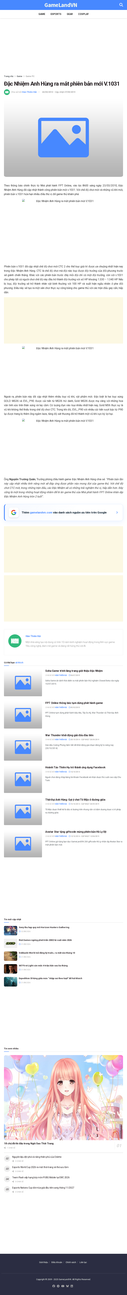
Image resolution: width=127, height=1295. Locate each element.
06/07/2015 (75, 675)
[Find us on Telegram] (58, 1286)
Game (42, 14)
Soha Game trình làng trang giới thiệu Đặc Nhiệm (74, 670)
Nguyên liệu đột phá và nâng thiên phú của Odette (37, 1157)
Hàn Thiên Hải (29, 92)
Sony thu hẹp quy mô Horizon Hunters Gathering (44, 927)
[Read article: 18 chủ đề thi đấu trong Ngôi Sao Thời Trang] (63, 1097)
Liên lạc (83, 1262)
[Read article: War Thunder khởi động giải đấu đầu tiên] (23, 747)
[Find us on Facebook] (53, 1286)
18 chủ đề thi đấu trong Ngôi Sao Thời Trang (29, 1143)
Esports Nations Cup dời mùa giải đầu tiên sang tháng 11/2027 (43, 1187)
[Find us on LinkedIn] (72, 1286)
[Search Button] (121, 5)
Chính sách (71, 1262)
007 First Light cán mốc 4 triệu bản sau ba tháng (43, 965)
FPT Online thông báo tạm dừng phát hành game (74, 703)
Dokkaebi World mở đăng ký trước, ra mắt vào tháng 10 (47, 953)
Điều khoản (56, 1262)
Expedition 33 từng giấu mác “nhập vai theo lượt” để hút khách (50, 978)
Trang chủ (8, 76)
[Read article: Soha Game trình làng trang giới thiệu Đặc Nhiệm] (23, 682)
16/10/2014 (75, 772)
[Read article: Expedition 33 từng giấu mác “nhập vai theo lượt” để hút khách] (10, 981)
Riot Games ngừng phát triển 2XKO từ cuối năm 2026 (45, 940)
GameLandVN (60, 5)
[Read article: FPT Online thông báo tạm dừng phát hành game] (23, 714)
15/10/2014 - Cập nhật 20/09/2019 (84, 804)
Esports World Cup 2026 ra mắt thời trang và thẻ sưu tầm (40, 1167)
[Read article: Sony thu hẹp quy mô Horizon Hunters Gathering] (10, 930)
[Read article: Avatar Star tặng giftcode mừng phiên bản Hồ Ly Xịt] (23, 843)
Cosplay (83, 14)
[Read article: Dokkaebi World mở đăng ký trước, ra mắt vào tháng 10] (10, 956)
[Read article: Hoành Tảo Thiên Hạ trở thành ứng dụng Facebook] (23, 779)
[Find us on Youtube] (62, 1286)
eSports (56, 14)
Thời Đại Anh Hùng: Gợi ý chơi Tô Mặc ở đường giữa (75, 799)
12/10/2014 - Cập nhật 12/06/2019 (84, 836)
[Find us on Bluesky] (67, 1286)
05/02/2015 (75, 707)
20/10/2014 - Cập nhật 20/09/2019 (84, 739)
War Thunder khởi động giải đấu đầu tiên (69, 735)
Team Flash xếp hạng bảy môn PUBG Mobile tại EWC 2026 (40, 1177)
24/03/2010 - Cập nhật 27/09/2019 (58, 92)
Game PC (30, 76)
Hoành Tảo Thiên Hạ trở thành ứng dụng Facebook (75, 767)
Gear (70, 14)
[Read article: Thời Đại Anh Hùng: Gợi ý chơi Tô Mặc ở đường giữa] (23, 811)
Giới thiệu (43, 1262)
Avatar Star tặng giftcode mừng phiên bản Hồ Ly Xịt (75, 831)
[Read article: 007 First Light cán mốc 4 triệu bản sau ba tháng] (10, 969)
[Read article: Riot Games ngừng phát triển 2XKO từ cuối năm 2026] (10, 943)
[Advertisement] (63, 46)
